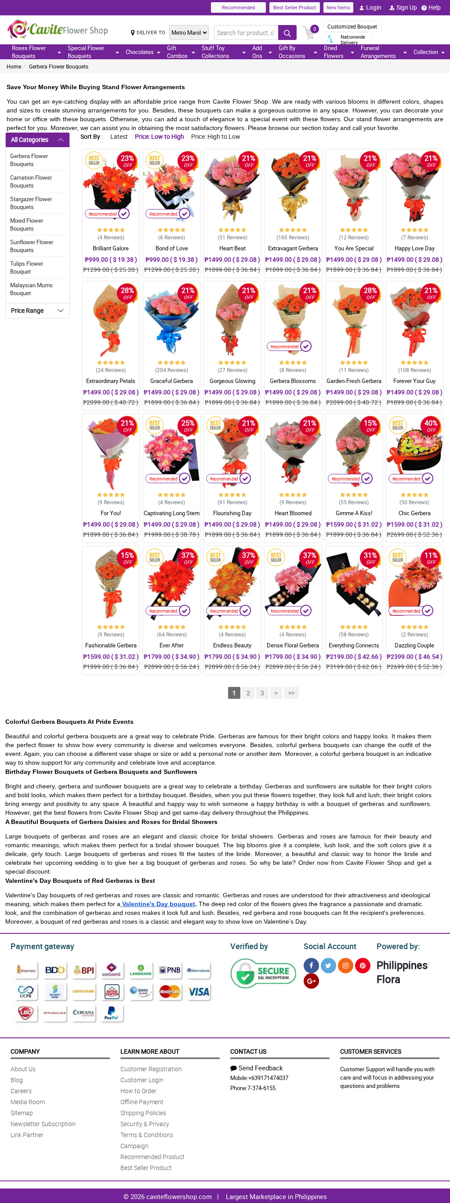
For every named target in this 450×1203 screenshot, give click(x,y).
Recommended (238, 7)
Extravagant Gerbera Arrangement (293, 252)
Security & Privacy (144, 1124)
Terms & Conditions (146, 1135)
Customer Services (370, 1051)
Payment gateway (42, 946)
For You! (111, 513)
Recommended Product (152, 1156)
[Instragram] (345, 965)
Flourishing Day (232, 513)
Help (434, 7)
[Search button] (287, 32)
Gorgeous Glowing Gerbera (232, 385)
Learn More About (149, 1051)
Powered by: (398, 946)
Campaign (134, 1146)
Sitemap (22, 1113)
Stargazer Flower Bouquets (31, 203)
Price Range (27, 310)
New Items (338, 7)
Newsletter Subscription (43, 1124)
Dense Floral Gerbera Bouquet (293, 649)
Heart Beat (232, 248)
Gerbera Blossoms (293, 381)
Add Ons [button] (257, 52)
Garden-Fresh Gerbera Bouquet (354, 385)
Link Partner (27, 1135)
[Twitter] (328, 965)
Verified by (249, 946)
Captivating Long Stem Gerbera (172, 517)
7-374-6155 (261, 1088)
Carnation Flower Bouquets (31, 181)
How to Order (138, 1091)
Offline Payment (141, 1102)
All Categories (29, 139)
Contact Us (248, 1051)
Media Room (28, 1102)
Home (14, 66)
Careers (21, 1091)
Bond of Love (172, 248)
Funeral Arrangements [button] (378, 52)
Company (25, 1051)
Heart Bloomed (293, 513)
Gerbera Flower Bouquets (58, 66)
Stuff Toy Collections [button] (215, 52)
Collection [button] (426, 52)
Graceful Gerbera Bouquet (171, 385)
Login (373, 7)
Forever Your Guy (414, 381)
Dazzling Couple (414, 645)
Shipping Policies (143, 1113)
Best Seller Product (294, 7)
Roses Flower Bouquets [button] (29, 52)
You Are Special (354, 248)
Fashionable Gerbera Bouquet (111, 649)
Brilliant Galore (111, 248)
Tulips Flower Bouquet (26, 267)
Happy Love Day (415, 248)
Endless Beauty (232, 645)
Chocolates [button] (140, 52)
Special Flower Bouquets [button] (86, 52)
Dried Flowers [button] (334, 52)
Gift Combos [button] (177, 52)
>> (291, 693)
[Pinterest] (362, 965)
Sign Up (406, 7)
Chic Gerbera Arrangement (415, 517)
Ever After (172, 645)
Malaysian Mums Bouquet (31, 289)
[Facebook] (311, 965)
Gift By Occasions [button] (292, 52)
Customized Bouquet (352, 26)
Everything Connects (354, 645)
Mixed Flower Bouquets (26, 224)
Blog (17, 1080)
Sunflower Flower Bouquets (31, 246)
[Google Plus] (311, 981)
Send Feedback (261, 1067)
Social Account (330, 946)
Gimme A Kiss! (354, 513)
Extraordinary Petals (110, 381)
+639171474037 (268, 1078)
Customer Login (141, 1080)
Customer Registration (151, 1069)
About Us (23, 1069)
